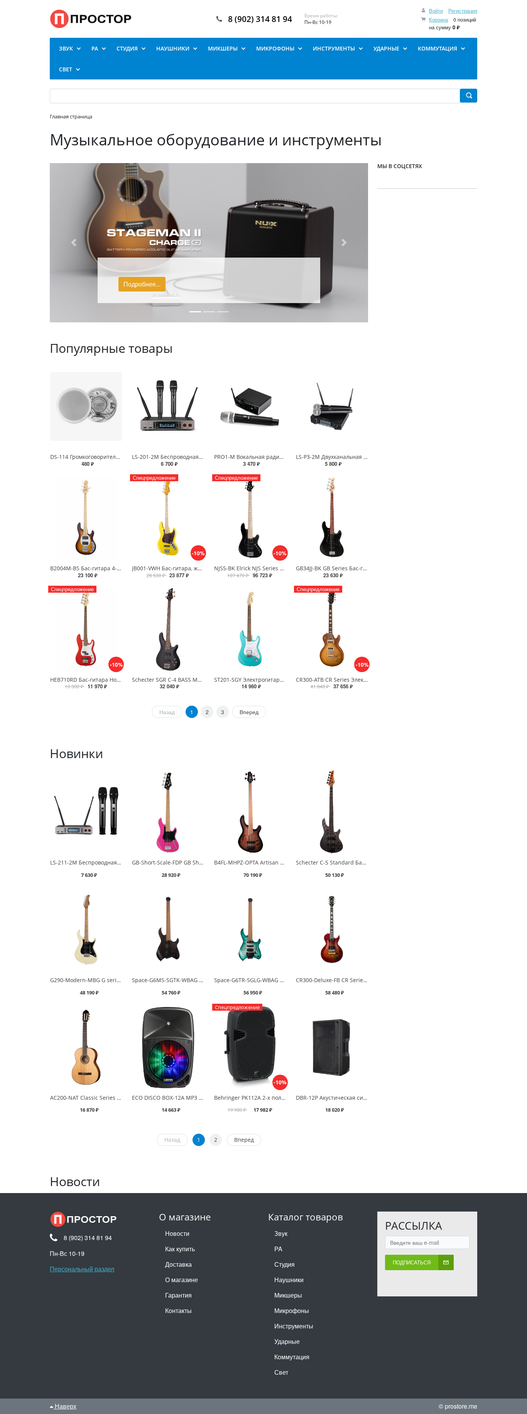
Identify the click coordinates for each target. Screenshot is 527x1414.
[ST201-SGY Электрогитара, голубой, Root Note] (250, 629)
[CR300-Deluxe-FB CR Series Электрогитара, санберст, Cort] (332, 929)
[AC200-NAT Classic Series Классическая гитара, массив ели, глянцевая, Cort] (86, 1047)
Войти (436, 10)
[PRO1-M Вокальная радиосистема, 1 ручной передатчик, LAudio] (250, 406)
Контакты (178, 1310)
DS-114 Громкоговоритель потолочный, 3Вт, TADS (115, 456)
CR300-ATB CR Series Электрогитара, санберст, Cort (363, 679)
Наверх (64, 1406)
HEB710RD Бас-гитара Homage (90, 679)
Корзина (438, 19)
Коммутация (291, 1356)
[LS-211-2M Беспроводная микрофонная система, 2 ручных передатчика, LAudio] (86, 812)
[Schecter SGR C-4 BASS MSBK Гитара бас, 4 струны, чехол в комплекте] (168, 629)
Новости (177, 1233)
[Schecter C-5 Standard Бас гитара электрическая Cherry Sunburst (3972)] (332, 812)
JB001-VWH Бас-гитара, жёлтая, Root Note (186, 568)
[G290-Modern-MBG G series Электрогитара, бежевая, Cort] (86, 929)
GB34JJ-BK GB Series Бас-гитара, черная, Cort (355, 568)
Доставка (178, 1264)
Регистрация (462, 10)
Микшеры (288, 1295)
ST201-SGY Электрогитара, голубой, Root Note (274, 679)
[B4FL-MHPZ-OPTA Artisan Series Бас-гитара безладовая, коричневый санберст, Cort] (250, 812)
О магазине (181, 1279)
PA (278, 1248)
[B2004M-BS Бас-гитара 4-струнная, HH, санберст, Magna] (86, 518)
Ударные (287, 1341)
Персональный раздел (82, 1268)
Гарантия (178, 1295)
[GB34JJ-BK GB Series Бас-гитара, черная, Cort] (332, 518)
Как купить (180, 1248)
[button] (74, 242)
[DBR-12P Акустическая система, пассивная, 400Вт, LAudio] (332, 1047)
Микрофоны (291, 1310)
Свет (281, 1372)
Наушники (289, 1279)
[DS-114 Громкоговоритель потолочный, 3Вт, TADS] (86, 406)
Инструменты (293, 1325)
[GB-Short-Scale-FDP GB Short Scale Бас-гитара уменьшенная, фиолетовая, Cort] (168, 812)
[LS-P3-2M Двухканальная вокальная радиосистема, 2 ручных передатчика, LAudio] (332, 406)
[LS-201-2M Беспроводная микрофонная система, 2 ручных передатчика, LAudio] (168, 406)
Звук (280, 1233)
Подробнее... (141, 284)
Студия (284, 1264)
